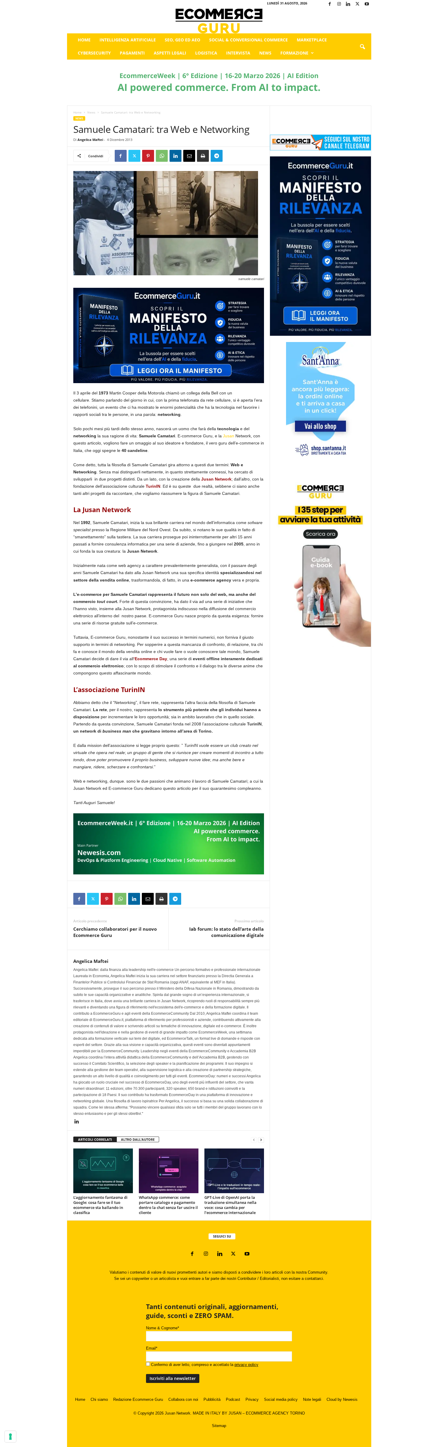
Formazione (294, 53)
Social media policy (281, 1399)
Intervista (238, 53)
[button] (362, 47)
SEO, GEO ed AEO (182, 40)
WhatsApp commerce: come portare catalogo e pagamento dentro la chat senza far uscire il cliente (168, 1205)
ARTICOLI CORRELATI (95, 1139)
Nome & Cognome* (162, 1328)
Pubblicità (212, 1399)
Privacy (252, 1399)
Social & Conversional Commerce (248, 40)
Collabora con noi (183, 1399)
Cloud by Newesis (342, 1399)
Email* (151, 1348)
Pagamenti (132, 53)
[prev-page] (254, 1140)
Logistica (206, 53)
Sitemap (219, 1425)
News (265, 53)
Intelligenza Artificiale (128, 40)
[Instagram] (339, 4)
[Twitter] (357, 4)
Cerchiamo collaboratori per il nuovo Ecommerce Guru (115, 932)
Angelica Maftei (90, 139)
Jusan (228, 435)
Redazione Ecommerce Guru (138, 1399)
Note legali (312, 1399)
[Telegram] (217, 156)
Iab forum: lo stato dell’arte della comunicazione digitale (226, 932)
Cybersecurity (94, 53)
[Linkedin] (348, 4)
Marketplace (312, 40)
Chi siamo (99, 1399)
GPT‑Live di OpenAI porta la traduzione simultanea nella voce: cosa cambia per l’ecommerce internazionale (230, 1205)
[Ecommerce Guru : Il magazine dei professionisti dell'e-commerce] (219, 21)
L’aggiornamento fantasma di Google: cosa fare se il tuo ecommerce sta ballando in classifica (100, 1205)
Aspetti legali (170, 53)
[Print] (203, 156)
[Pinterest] (148, 156)
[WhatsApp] (162, 156)
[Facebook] (329, 4)
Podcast (233, 1399)
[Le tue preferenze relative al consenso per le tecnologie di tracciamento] (10, 1436)
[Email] (189, 156)
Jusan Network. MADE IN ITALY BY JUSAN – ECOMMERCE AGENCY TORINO (235, 1413)
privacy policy (246, 1364)
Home (84, 40)
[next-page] (261, 1140)
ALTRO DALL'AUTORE (138, 1139)
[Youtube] (366, 4)
